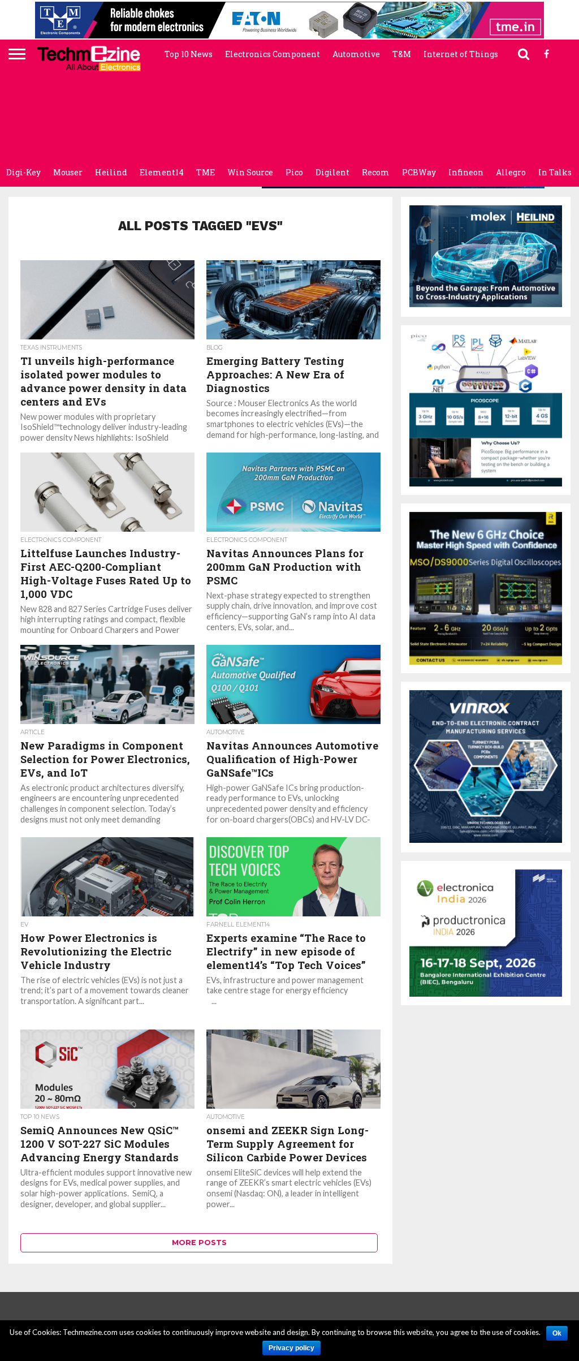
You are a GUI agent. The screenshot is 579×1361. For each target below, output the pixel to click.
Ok (556, 1333)
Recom (376, 172)
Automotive (356, 54)
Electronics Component (272, 54)
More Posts (199, 1242)
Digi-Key (23, 172)
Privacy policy (291, 1348)
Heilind (111, 172)
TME (205, 172)
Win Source (250, 172)
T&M (401, 54)
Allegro (511, 172)
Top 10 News (189, 54)
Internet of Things (461, 54)
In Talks (555, 172)
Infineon (465, 172)
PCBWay (419, 172)
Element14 (162, 172)
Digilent (332, 172)
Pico (294, 172)
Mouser (68, 172)
